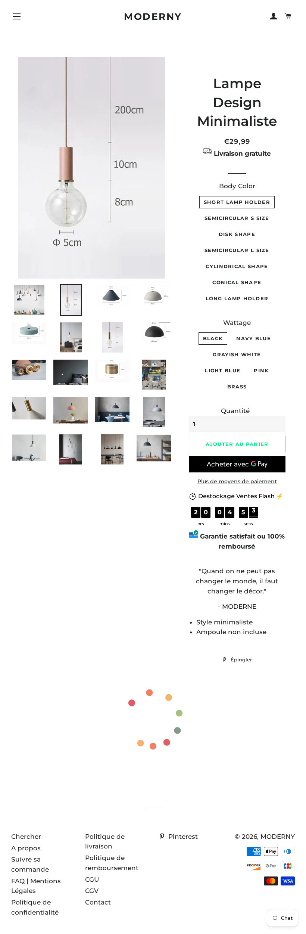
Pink (261, 370)
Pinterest (182, 836)
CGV (92, 890)
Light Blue (222, 370)
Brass (237, 387)
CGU (92, 879)
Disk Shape (237, 234)
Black (213, 338)
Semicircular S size (236, 218)
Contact (98, 902)
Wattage (237, 322)
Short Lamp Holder (237, 202)
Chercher (26, 836)
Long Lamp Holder (237, 298)
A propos (26, 848)
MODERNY (153, 16)
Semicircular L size (236, 250)
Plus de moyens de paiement (237, 481)
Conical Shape (236, 282)
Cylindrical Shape (237, 266)
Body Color (237, 186)
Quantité (235, 411)
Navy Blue (253, 338)
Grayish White (237, 354)
